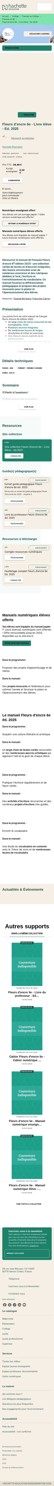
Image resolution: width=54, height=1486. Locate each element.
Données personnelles (11, 1446)
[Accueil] (14, 7)
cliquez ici (34, 1246)
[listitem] (4, 1304)
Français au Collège (30, 16)
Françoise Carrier (41, 298)
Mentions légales (9, 1455)
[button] (38, 33)
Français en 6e (8, 19)
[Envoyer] (45, 1253)
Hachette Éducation (12, 147)
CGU (4, 1459)
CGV (4, 1463)
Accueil (5, 16)
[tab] (27, 933)
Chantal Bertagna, (23, 298)
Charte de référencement (12, 1467)
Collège (15, 16)
